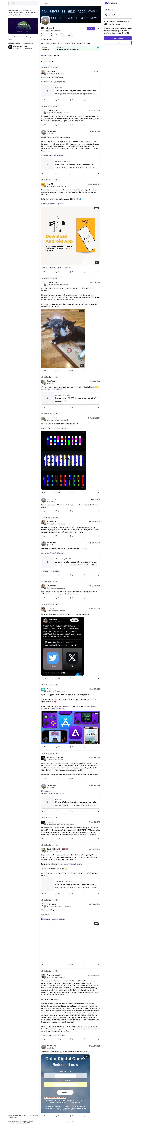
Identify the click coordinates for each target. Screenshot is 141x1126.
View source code (20, 1123)
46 (52, 36)
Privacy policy (13, 1117)
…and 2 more (66, 268)
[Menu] (98, 28)
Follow (91, 28)
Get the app (22, 1121)
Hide (96, 208)
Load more (70, 1122)
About (20, 1115)
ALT (97, 262)
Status (25, 1115)
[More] (98, 100)
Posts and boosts (47, 62)
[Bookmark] (84, 100)
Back (46, 4)
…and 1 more (61, 1035)
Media (50, 55)
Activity (43, 55)
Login (118, 43)
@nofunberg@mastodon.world (50, 30)
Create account (118, 38)
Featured (57, 55)
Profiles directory (33, 1115)
